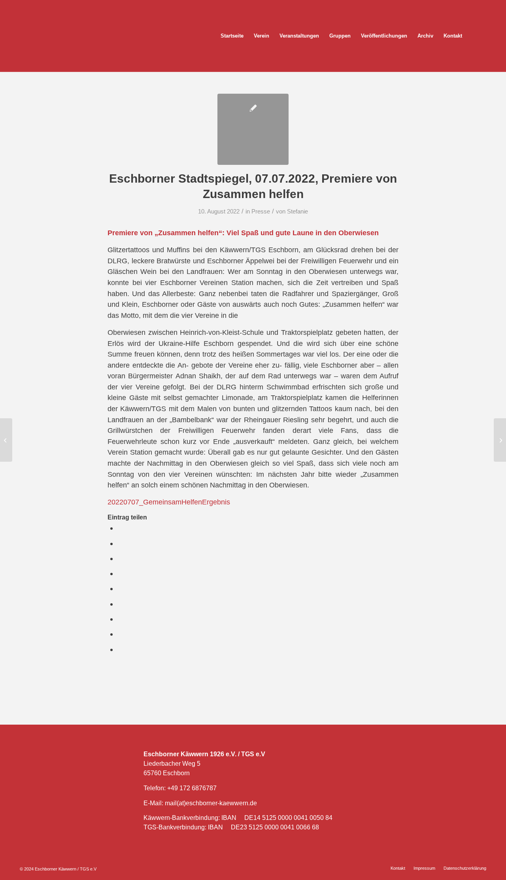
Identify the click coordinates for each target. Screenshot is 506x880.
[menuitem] (232, 36)
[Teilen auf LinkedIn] (120, 588)
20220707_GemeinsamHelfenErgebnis (169, 502)
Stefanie (297, 211)
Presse (260, 211)
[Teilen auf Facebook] (120, 528)
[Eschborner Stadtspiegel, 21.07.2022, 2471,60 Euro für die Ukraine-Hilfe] (500, 440)
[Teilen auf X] (120, 543)
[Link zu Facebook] (490, 36)
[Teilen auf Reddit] (120, 634)
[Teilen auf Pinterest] (120, 573)
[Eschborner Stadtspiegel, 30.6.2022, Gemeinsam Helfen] (6, 440)
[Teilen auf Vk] (120, 619)
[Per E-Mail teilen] (120, 649)
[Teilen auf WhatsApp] (120, 558)
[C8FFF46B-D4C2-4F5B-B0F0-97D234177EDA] (253, 129)
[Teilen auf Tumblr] (120, 604)
